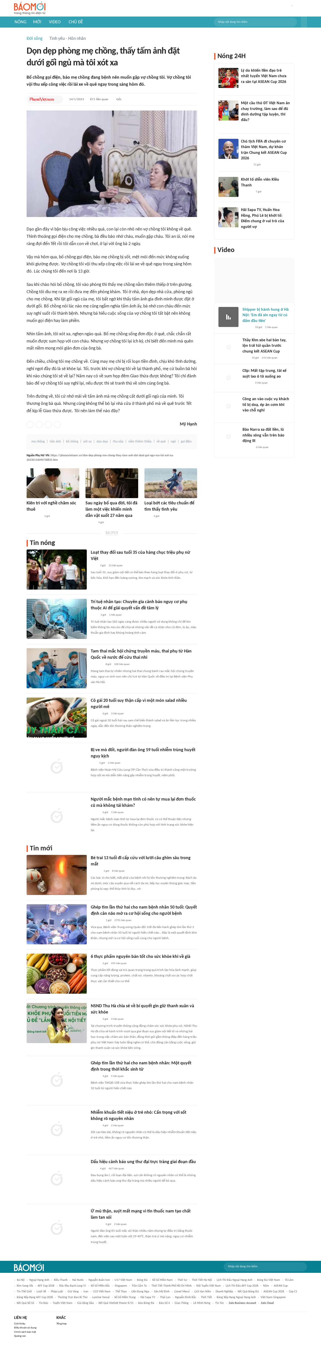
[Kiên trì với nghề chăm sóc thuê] (53, 483)
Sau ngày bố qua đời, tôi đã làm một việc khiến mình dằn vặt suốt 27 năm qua (111, 509)
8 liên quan (118, 871)
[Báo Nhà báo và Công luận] (97, 920)
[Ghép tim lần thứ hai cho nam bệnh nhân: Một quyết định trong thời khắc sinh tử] (57, 1080)
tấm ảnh (55, 441)
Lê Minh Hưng (201, 1303)
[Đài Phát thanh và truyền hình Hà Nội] (248, 447)
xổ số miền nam (162, 1280)
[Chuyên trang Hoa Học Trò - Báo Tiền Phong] (243, 126)
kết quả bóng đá (248, 1291)
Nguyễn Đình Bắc (185, 1297)
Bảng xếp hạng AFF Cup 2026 (35, 1297)
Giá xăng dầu (85, 1303)
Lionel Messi (182, 1291)
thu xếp (118, 441)
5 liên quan (117, 1076)
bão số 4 (164, 1303)
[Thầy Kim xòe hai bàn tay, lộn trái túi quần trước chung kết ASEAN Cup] (228, 347)
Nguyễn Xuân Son (99, 1280)
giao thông (182, 1303)
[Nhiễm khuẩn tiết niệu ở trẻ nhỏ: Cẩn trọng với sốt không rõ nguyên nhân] (57, 1129)
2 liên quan (114, 763)
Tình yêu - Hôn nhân (67, 38)
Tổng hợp (61, 1323)
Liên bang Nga (140, 1291)
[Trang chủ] (29, 8)
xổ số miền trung (125, 1297)
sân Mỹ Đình (162, 1291)
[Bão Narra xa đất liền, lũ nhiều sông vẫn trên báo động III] (228, 437)
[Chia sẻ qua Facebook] (30, 424)
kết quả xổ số (25, 1303)
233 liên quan (269, 358)
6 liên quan (262, 447)
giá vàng (73, 1291)
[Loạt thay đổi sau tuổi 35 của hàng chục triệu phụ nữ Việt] (57, 569)
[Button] (304, 22)
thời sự (182, 1280)
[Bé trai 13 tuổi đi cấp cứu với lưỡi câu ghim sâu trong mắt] (57, 875)
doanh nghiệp (224, 1291)
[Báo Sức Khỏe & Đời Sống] (95, 714)
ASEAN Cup (281, 1285)
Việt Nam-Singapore (273, 1297)
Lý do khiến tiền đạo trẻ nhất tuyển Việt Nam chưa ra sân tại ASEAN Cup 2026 (263, 76)
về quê (161, 441)
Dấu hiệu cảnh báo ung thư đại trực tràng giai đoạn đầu (143, 1162)
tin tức (219, 1303)
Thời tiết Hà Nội (202, 1280)
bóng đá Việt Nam (268, 1280)
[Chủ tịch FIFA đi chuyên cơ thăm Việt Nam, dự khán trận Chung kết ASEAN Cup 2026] (228, 149)
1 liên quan (115, 615)
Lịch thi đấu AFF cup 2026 (242, 1285)
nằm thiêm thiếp (139, 441)
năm (266, 1285)
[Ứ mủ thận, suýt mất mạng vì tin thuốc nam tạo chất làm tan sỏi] (57, 1228)
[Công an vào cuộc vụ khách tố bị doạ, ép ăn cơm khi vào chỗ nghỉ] (228, 406)
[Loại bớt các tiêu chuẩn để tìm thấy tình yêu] (170, 483)
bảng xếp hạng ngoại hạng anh (236, 1297)
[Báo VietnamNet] (245, 233)
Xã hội (21, 1280)
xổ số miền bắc (100, 1285)
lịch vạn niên (202, 1291)
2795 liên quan (122, 920)
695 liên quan (119, 963)
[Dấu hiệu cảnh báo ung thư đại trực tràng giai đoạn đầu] (57, 1179)
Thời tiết (206, 1297)
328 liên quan (122, 664)
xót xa (87, 441)
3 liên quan (117, 713)
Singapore (121, 1285)
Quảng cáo (20, 1336)
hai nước (78, 1280)
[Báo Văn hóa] (95, 1019)
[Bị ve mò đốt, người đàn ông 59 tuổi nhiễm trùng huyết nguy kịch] (57, 767)
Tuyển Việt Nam (62, 1303)
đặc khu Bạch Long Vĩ (72, 1285)
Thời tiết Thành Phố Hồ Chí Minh (171, 1285)
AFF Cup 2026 (46, 1285)
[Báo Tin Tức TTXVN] (94, 615)
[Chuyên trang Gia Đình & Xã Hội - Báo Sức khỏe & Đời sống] (90, 522)
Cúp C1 (293, 1291)
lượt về (41, 1291)
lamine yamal (101, 1297)
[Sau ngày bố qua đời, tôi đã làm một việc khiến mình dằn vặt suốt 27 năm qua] (112, 483)
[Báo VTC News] (97, 664)
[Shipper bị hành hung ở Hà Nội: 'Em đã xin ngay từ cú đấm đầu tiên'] (228, 317)
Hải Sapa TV (147, 1297)
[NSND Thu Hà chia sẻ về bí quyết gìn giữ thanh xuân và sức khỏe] (57, 1023)
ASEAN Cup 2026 (274, 1291)
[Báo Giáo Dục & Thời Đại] (93, 763)
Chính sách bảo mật (25, 1332)
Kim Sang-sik (25, 1285)
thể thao (121, 1291)
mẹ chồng (38, 441)
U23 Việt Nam (102, 1291)
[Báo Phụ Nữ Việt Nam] (42, 99)
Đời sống (34, 38)
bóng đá (142, 1280)
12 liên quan (116, 565)
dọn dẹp (102, 441)
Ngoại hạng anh (39, 1280)
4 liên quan (117, 1019)
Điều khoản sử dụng (25, 1327)
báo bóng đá (146, 1303)
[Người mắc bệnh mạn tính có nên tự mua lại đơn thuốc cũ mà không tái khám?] (57, 816)
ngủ (173, 441)
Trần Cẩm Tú (139, 1285)
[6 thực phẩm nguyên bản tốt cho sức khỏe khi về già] (57, 974)
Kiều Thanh (60, 1280)
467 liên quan (116, 1168)
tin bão (43, 1303)
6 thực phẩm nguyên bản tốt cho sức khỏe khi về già (140, 956)
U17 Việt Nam (123, 1280)
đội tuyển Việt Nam (208, 1285)
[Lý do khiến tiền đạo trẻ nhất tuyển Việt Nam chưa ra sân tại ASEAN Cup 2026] (228, 78)
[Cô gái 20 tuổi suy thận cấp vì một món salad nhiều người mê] (57, 718)
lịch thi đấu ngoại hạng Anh (234, 1280)
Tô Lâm (289, 1280)
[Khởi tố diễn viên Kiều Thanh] (228, 187)
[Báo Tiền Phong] (246, 164)
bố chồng (72, 441)
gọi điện (186, 441)
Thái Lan (165, 1297)
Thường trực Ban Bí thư (73, 1297)
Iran (86, 1291)
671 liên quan (99, 99)
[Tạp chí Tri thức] (147, 516)
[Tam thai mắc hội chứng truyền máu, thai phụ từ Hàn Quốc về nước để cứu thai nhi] (57, 668)
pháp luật (57, 1291)
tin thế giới (24, 1291)
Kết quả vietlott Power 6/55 (116, 1303)
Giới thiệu (19, 1323)
